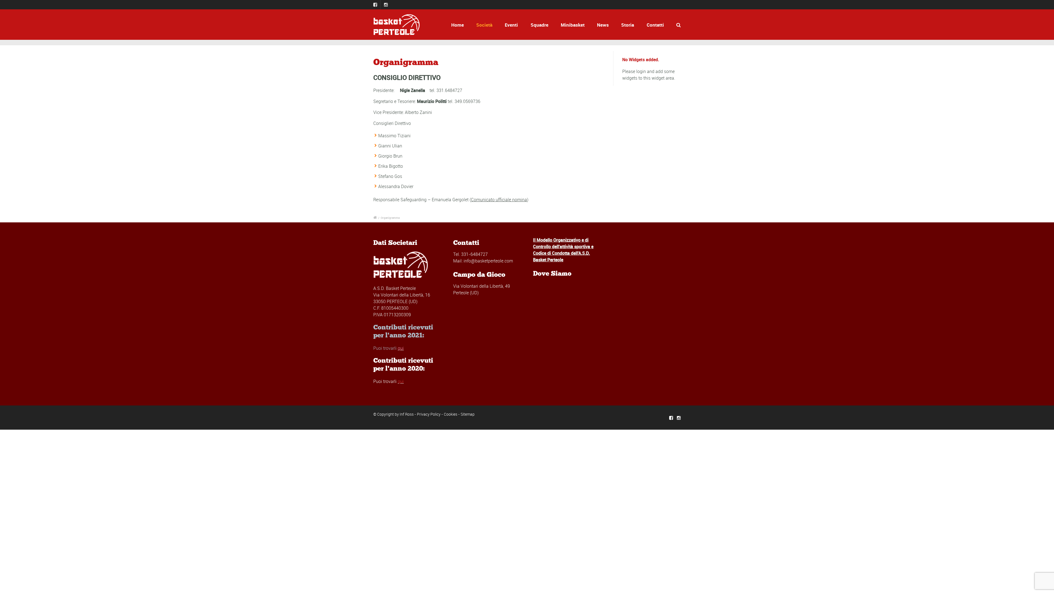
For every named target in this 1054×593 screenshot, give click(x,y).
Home (457, 25)
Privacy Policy (429, 414)
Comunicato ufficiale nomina (499, 200)
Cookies (450, 414)
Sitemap (468, 414)
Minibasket (573, 25)
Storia (627, 25)
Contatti (655, 25)
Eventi (511, 25)
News (603, 25)
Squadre (539, 25)
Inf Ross (407, 414)
